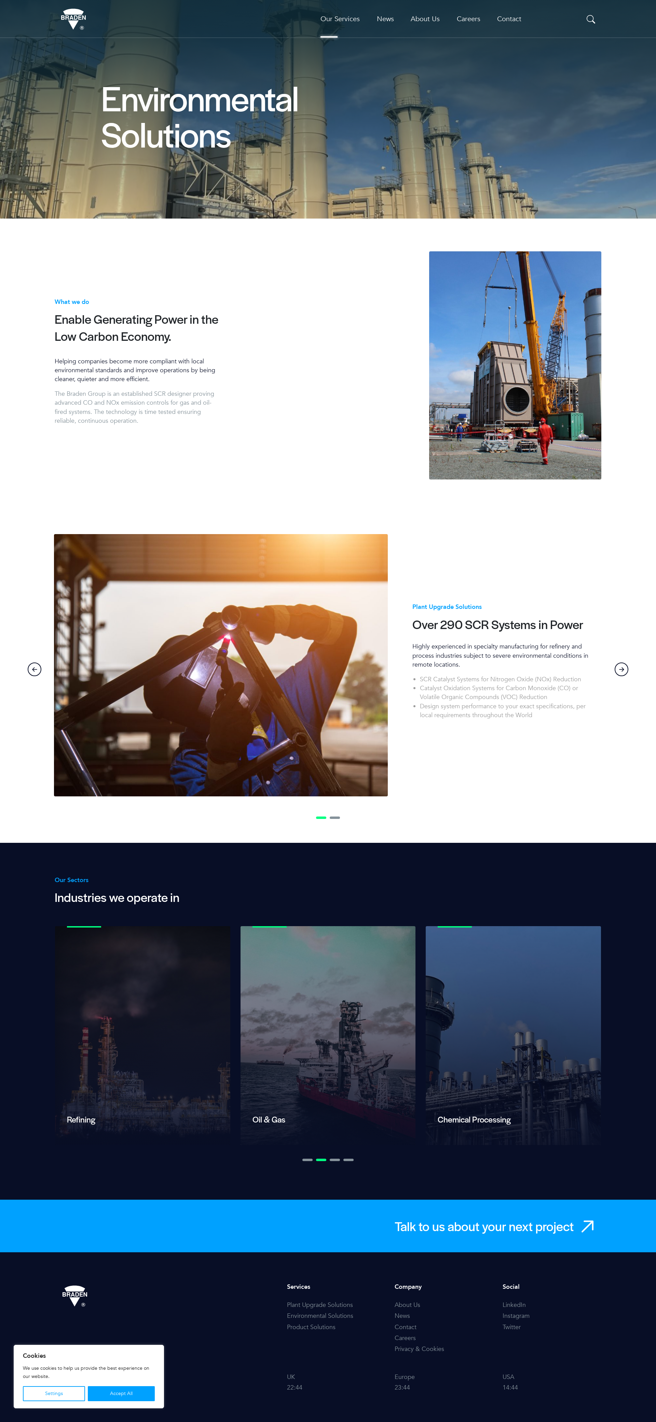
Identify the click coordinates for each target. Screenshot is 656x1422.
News (385, 19)
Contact (509, 19)
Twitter (512, 1327)
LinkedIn (514, 1305)
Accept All (121, 1393)
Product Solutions (311, 1327)
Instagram (516, 1316)
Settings (54, 1393)
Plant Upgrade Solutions (320, 1305)
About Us (425, 19)
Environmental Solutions (320, 1316)
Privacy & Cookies (419, 1349)
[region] (89, 1376)
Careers (468, 19)
